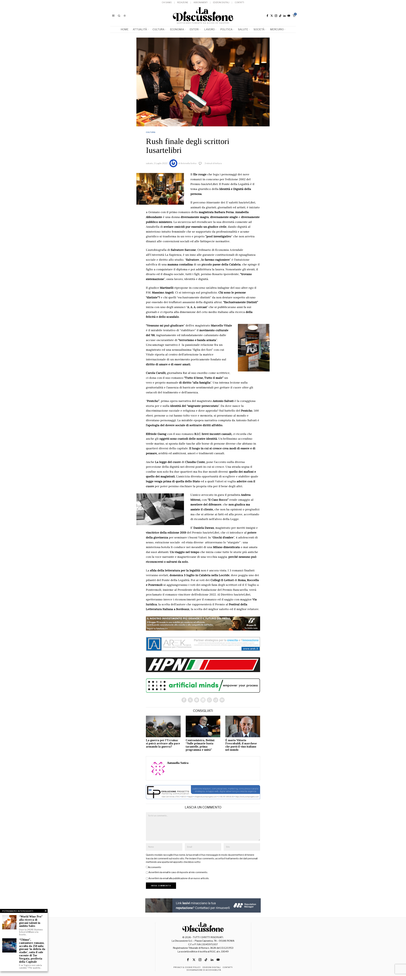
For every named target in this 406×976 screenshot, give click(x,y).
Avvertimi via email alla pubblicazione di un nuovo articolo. (178, 878)
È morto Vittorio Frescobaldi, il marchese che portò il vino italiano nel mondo (241, 745)
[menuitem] (166, 3)
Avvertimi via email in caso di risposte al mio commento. (178, 872)
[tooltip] (267, 16)
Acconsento (154, 867)
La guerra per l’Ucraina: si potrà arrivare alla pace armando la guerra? (163, 743)
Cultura (150, 132)
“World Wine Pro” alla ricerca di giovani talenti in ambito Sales (31, 921)
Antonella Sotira (188, 163)
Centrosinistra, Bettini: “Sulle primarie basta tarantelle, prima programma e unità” (200, 745)
